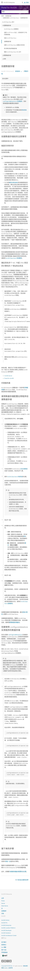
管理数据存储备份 (14, 622)
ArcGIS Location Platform (8, 928)
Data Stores (4, 906)
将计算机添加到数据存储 (10, 48)
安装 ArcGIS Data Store (10, 38)
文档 (2, 913)
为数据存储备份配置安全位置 (17, 871)
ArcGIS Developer (6, 930)
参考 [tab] (5, 59)
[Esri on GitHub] (8, 961)
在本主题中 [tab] (5, 78)
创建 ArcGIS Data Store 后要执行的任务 (14, 45)
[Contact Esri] (10, 961)
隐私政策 (25, 965)
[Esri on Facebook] (5, 961)
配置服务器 (8, 16)
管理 (2, 16)
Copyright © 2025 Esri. (7, 965)
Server (3, 903)
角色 (24, 536)
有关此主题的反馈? (23, 880)
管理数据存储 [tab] (7, 55)
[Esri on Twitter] (2, 961)
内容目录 (15, 476)
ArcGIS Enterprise (9, 2)
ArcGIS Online (5, 920)
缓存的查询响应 (13, 182)
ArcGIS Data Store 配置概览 (11, 29)
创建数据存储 (7, 41)
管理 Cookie (4, 968)
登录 (27, 2)
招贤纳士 (3, 944)
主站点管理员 (24, 469)
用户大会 (3, 950)
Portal (3, 901)
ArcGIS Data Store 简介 (8, 22)
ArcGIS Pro (4, 922)
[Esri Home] (4, 955)
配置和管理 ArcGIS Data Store (11, 18)
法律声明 (10, 968)
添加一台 (8, 861)
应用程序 (3, 911)
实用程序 (12, 101)
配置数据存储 (24, 18)
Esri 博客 (3, 947)
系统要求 (14, 258)
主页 (2, 898)
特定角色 (24, 110)
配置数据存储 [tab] (7, 25)
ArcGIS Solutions (6, 933)
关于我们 (3, 942)
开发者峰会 (4, 952)
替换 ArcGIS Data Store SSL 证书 (12, 52)
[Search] (22, 2)
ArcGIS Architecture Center (9, 935)
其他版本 (17, 71)
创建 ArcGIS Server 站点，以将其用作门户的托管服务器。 (15, 33)
